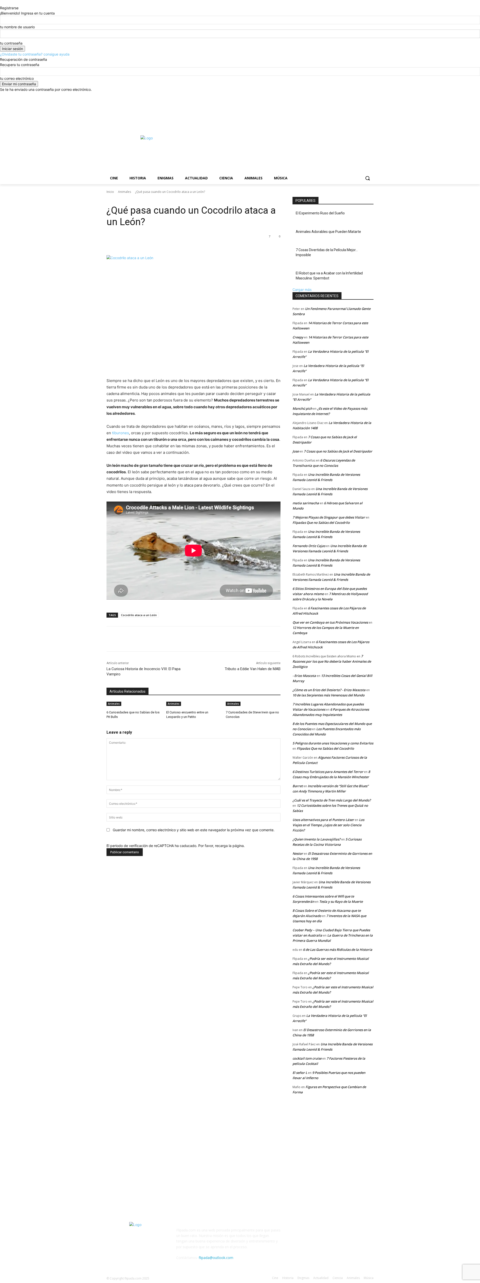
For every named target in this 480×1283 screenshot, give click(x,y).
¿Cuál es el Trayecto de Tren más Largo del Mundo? (331, 800)
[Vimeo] (363, 96)
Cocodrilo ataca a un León (139, 615)
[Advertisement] (307, 137)
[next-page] (110, 723)
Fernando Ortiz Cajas (308, 546)
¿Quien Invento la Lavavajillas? (316, 839)
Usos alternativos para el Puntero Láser (323, 819)
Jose (295, 451)
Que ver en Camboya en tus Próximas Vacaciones (330, 622)
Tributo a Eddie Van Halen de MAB (252, 669)
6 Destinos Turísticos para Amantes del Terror (327, 771)
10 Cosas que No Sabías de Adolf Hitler (141, 1133)
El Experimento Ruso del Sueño (320, 213)
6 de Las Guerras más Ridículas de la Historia (337, 949)
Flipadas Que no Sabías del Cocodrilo (321, 522)
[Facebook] (343, 96)
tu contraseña (11, 43)
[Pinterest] (165, 243)
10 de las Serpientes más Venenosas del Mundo (328, 695)
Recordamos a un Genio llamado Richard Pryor (147, 1173)
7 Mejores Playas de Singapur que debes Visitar (328, 517)
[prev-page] (107, 723)
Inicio (110, 192)
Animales (124, 192)
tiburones (120, 433)
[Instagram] (350, 96)
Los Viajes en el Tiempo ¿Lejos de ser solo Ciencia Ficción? (328, 824)
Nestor (297, 853)
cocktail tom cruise (307, 1058)
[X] (357, 96)
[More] (189, 243)
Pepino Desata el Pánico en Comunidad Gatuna (241, 1133)
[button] (368, 178)
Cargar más (302, 289)
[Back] (1, 3)
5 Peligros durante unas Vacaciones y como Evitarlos (332, 743)
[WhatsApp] (177, 243)
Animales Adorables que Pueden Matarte (328, 232)
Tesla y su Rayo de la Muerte (341, 901)
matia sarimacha (305, 503)
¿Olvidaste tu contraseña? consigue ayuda (35, 54)
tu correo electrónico (17, 78)
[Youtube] (371, 96)
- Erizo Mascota (304, 675)
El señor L (299, 1072)
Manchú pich (302, 408)
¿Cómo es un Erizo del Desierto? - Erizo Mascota (329, 690)
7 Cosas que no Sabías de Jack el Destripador (338, 451)
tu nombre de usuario (17, 27)
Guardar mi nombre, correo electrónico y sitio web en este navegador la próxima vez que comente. (193, 830)
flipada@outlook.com (216, 1257)
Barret (297, 786)
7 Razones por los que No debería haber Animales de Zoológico (331, 661)
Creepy (297, 337)
